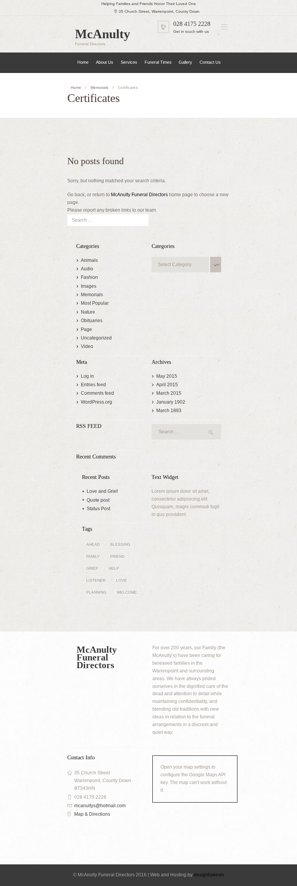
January (170, 402)
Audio (87, 269)
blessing (120, 544)
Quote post (98, 500)
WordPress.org (96, 402)
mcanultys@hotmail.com (100, 805)
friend (117, 556)
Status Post (98, 508)
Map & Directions (92, 814)
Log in (87, 376)
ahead (93, 544)
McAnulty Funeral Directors (139, 194)
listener (96, 580)
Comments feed (97, 393)
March (168, 393)
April (167, 384)
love (121, 580)
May (166, 376)
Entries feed (93, 384)
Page (86, 329)
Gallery (185, 62)
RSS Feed (88, 426)
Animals (89, 260)
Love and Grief (102, 491)
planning (96, 592)
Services (129, 62)
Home (83, 62)
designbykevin (209, 875)
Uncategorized (96, 338)
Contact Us (210, 62)
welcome (127, 592)
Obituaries (91, 320)
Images (88, 286)
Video (87, 346)
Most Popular (95, 303)
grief (92, 568)
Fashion (89, 277)
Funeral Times (158, 62)
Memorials (99, 87)
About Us (104, 62)
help (114, 568)
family (93, 556)
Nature (88, 312)
